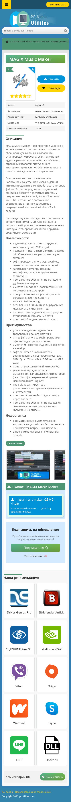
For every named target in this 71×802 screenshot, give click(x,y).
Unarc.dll (52, 760)
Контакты (7, 791)
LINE (19, 760)
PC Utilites (14, 41)
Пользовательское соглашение (33, 791)
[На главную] (35, 18)
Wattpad (19, 723)
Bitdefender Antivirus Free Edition (51, 612)
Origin (52, 686)
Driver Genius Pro (19, 612)
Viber (19, 686)
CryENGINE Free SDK (19, 649)
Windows (27, 41)
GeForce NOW (52, 649)
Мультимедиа (42, 41)
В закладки (53, 88)
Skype (52, 723)
